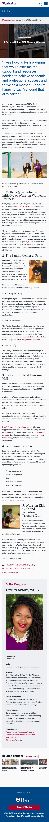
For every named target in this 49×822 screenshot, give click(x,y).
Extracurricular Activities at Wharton (20, 735)
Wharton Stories (7, 20)
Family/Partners (22, 565)
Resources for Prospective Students (20, 732)
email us (30, 245)
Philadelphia (7, 569)
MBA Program (16, 584)
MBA (32, 565)
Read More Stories (32, 756)
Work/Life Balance (10, 572)
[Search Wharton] (41, 4)
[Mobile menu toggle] (45, 3)
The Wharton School (24, 569)
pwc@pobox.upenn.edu (31, 340)
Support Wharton (24, 807)
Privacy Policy (10, 816)
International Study (13, 737)
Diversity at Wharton (14, 740)
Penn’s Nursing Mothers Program (15, 427)
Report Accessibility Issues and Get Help (30, 816)
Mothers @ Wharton (23, 207)
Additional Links (23, 793)
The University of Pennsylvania (33, 813)
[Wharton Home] (9, 3)
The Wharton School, (15, 813)
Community (9, 565)
